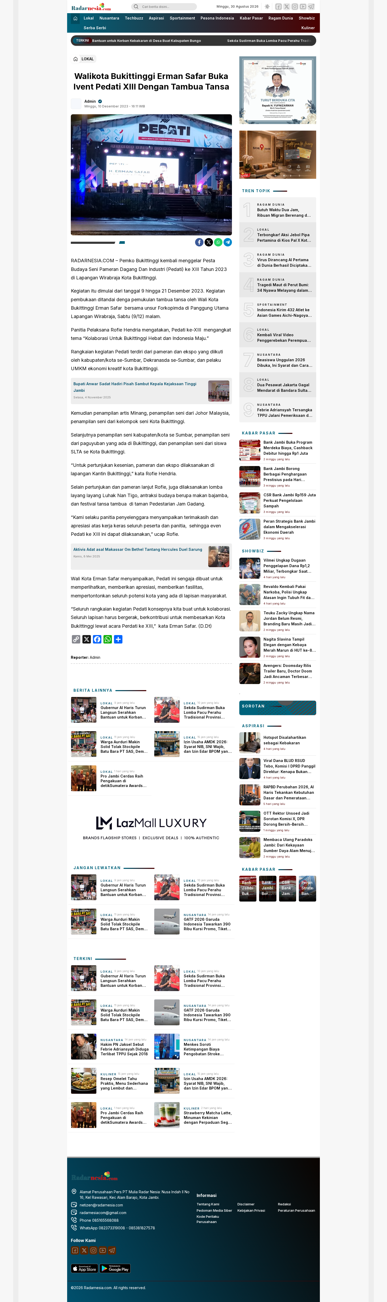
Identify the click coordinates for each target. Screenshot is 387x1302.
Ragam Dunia (281, 18)
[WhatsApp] (218, 242)
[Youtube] (303, 6)
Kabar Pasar (251, 18)
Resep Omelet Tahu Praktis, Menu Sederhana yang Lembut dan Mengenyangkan (124, 1083)
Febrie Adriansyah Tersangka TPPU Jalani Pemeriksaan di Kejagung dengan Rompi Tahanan (284, 413)
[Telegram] (311, 6)
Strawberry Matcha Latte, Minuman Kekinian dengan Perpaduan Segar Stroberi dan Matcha (208, 1118)
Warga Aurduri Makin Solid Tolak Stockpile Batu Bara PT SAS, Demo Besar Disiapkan (123, 747)
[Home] (75, 18)
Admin (90, 101)
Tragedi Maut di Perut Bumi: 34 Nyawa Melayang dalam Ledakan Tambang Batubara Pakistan (283, 288)
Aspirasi (156, 18)
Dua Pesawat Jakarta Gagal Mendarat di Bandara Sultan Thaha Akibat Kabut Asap (283, 388)
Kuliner (308, 28)
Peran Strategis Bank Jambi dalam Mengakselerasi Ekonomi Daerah (289, 526)
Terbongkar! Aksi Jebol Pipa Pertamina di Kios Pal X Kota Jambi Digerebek (283, 237)
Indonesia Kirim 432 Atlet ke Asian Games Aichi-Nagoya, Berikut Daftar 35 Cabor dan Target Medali (283, 313)
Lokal (89, 18)
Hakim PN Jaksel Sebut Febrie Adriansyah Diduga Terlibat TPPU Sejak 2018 (125, 1049)
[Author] (76, 104)
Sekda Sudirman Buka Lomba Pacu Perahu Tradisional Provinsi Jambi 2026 (283, 40)
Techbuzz (134, 18)
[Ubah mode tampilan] (266, 7)
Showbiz (307, 18)
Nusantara (109, 18)
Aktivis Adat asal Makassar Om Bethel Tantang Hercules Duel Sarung (137, 549)
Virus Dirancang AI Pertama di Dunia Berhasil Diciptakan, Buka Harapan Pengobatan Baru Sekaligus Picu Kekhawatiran (284, 263)
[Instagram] (295, 6)
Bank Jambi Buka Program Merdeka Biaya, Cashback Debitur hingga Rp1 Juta (288, 448)
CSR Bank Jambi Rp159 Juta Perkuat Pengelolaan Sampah (290, 500)
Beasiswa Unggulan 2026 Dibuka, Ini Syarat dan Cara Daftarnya (283, 363)
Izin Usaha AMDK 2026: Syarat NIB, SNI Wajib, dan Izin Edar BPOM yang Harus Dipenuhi (207, 747)
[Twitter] (286, 6)
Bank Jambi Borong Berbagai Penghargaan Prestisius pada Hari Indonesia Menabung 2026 (268, 888)
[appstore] (84, 1271)
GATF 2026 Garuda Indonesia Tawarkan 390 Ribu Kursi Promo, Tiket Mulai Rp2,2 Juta (207, 924)
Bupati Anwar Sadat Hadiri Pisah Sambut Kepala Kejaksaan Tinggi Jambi (134, 387)
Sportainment (182, 18)
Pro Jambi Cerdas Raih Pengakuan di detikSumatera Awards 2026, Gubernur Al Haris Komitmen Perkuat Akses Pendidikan (123, 781)
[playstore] (115, 1271)
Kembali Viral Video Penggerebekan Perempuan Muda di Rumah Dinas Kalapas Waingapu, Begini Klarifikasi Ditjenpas (283, 338)
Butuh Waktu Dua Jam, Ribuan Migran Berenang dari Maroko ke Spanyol (284, 212)
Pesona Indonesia (217, 18)
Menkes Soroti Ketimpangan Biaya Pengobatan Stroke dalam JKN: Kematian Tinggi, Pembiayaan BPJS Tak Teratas (207, 1049)
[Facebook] (278, 6)
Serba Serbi (95, 28)
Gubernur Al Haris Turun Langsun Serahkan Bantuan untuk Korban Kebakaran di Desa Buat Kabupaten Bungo (100, 40)
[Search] (136, 6)
